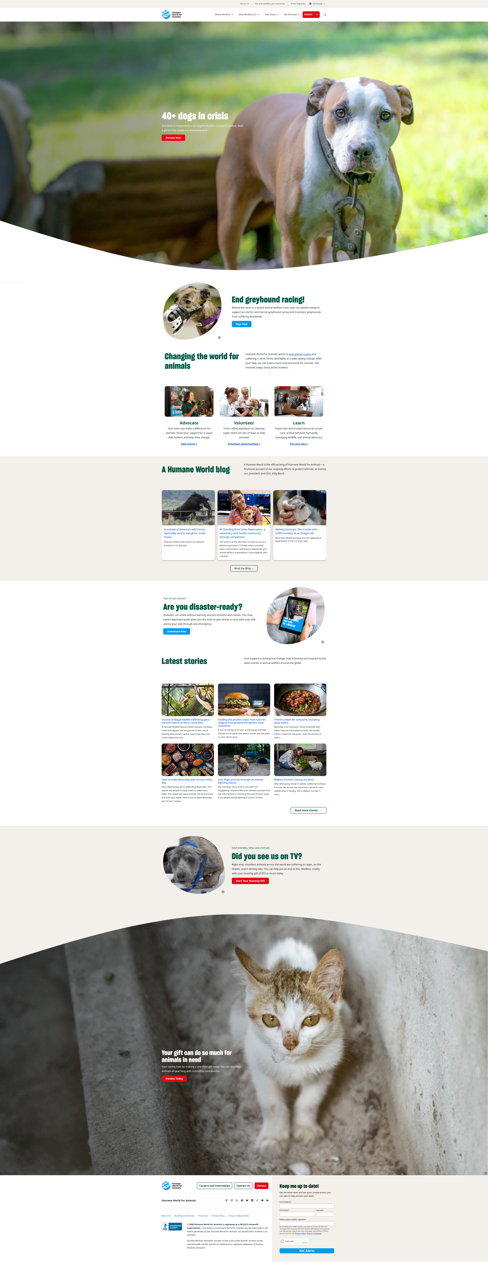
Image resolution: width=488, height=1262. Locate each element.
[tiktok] (257, 1200)
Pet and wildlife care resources (270, 3)
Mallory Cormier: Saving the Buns (294, 779)
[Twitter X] (237, 1200)
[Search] (323, 14)
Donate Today (174, 1078)
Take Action (270, 14)
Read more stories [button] (306, 810)
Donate (308, 14)
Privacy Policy (218, 1215)
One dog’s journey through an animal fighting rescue (240, 781)
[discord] (267, 1200)
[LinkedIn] (252, 1200)
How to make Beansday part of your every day (187, 781)
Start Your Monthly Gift (250, 881)
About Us (244, 3)
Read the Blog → (244, 568)
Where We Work (223, 14)
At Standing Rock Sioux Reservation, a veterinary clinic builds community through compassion (242, 533)
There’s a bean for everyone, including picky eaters (297, 721)
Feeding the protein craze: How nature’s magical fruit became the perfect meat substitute (242, 722)
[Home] (172, 1185)
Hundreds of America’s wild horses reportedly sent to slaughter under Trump (184, 533)
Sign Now (242, 324)
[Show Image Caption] (485, 215)
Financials (203, 1215)
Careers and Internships (214, 1186)
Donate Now (173, 138)
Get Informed (290, 14)
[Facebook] (242, 1200)
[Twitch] (227, 1200)
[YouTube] (262, 1200)
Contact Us (243, 1186)
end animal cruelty (300, 354)
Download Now (176, 631)
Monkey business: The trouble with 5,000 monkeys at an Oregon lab (296, 531)
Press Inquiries (298, 3)
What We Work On (248, 14)
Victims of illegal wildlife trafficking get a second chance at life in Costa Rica (186, 721)
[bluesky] (247, 1200)
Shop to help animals (239, 1215)
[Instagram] (232, 1200)
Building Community (184, 1215)
